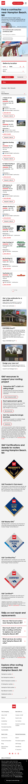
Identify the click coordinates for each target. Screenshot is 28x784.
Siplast (17, 737)
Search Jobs (18, 718)
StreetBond (18, 746)
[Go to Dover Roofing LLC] (21, 244)
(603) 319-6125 (7, 156)
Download (7, 424)
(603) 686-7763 (7, 113)
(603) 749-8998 (7, 238)
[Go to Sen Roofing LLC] (21, 260)
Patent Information (6, 740)
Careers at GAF (19, 715)
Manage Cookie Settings (12, 780)
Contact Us (4, 737)
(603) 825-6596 (7, 269)
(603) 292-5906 (7, 285)
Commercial (20, 77)
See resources (8, 411)
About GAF (4, 715)
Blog (2, 743)
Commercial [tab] (12, 26)
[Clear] (20, 65)
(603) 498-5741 (7, 254)
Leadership (4, 721)
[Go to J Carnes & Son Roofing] (21, 100)
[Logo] (3, 4)
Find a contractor (18, 3)
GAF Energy (18, 743)
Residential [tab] (4, 26)
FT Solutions (18, 749)
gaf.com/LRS (16, 605)
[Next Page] (17, 290)
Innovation (4, 724)
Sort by (3, 92)
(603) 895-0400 (7, 198)
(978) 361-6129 (7, 177)
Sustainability (4, 730)
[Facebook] (9, 753)
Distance (5, 69)
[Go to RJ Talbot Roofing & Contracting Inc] (21, 166)
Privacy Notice (18, 776)
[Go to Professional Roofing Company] (21, 228)
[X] (12, 753)
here (10, 605)
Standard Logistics (20, 740)
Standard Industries (6, 727)
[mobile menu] (26, 3)
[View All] (9, 107)
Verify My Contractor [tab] (22, 26)
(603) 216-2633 (7, 134)
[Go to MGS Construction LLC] (21, 123)
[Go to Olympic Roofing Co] (21, 208)
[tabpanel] (14, 34)
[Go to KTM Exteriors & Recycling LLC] (21, 187)
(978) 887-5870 (7, 218)
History (3, 718)
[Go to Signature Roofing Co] (21, 144)
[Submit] (23, 65)
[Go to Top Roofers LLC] (21, 275)
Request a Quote (8, 116)
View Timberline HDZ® (10, 397)
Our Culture (18, 721)
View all (3, 697)
